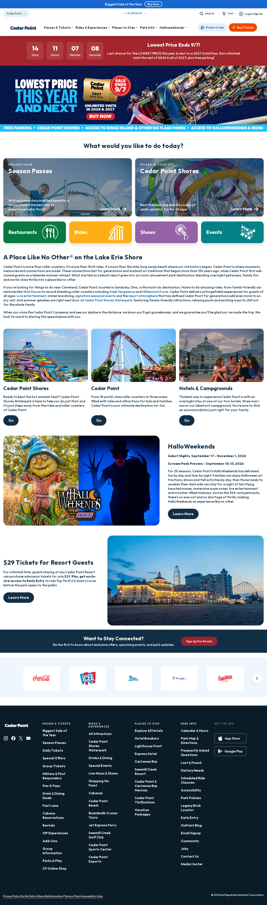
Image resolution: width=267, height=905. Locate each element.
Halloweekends (172, 27)
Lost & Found (191, 763)
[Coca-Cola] (41, 678)
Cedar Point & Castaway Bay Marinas (146, 785)
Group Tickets (54, 766)
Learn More (183, 513)
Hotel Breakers (147, 738)
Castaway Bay (146, 761)
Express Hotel (146, 754)
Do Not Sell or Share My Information (42, 896)
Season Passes (54, 743)
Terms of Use (72, 896)
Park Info (147, 27)
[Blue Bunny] (133, 678)
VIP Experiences (55, 833)
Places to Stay (123, 27)
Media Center (192, 864)
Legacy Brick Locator (191, 807)
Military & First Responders (54, 776)
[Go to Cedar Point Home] (23, 27)
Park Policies (191, 798)
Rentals (49, 825)
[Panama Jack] (179, 678)
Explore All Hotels (149, 730)
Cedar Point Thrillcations (145, 800)
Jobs (184, 849)
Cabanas (96, 793)
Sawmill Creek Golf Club (100, 835)
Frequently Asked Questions (195, 752)
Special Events (100, 765)
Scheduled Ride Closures (193, 780)
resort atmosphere (142, 296)
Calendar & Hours (194, 730)
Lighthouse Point (148, 746)
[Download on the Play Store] (230, 751)
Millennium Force (155, 292)
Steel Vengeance (122, 292)
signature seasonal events (95, 296)
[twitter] (20, 738)
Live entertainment (31, 296)
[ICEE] (87, 678)
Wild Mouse (32, 292)
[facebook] (13, 738)
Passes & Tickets (57, 27)
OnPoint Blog (191, 825)
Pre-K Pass (51, 786)
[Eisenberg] (225, 678)
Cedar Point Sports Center (100, 847)
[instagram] (5, 738)
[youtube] (28, 738)
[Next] (257, 678)
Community (190, 841)
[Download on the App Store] (230, 738)
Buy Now (153, 4)
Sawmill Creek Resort (146, 771)
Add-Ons (50, 841)
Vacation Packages (142, 812)
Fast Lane (50, 805)
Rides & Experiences (91, 27)
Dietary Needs (192, 770)
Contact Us (190, 856)
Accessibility (191, 790)
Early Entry (189, 817)
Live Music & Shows (103, 773)
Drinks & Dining (100, 758)
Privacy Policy (11, 896)
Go (11, 420)
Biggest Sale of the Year (55, 732)
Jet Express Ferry (102, 825)
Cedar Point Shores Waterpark (108, 300)
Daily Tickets (53, 750)
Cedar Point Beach (98, 803)
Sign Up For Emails (199, 641)
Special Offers (54, 758)
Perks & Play (52, 861)
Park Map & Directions (190, 740)
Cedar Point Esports (98, 859)
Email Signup (191, 833)
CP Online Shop (55, 868)
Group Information (52, 851)
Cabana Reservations (53, 815)
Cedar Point (14, 13)
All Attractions (100, 734)
